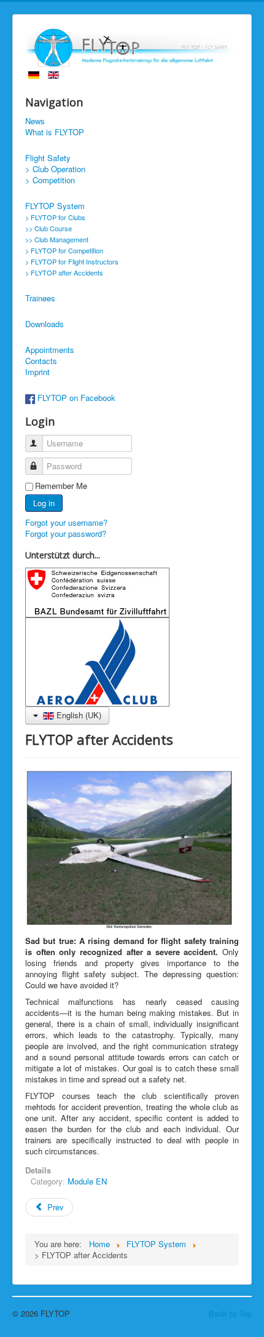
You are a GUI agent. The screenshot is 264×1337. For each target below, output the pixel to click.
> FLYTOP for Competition (64, 250)
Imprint (37, 372)
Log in (44, 503)
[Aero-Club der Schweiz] (97, 661)
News (35, 121)
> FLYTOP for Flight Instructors (71, 261)
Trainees (40, 298)
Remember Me (61, 485)
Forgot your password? (65, 533)
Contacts (41, 361)
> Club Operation (55, 169)
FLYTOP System (55, 206)
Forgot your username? (66, 522)
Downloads (44, 324)
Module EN (87, 1181)
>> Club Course (48, 228)
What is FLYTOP (54, 132)
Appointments (49, 349)
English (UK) (77, 715)
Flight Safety (48, 158)
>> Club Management (56, 239)
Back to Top (230, 1313)
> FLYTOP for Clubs (55, 217)
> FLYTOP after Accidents (64, 272)
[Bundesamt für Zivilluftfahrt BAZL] (97, 591)
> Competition (50, 180)
